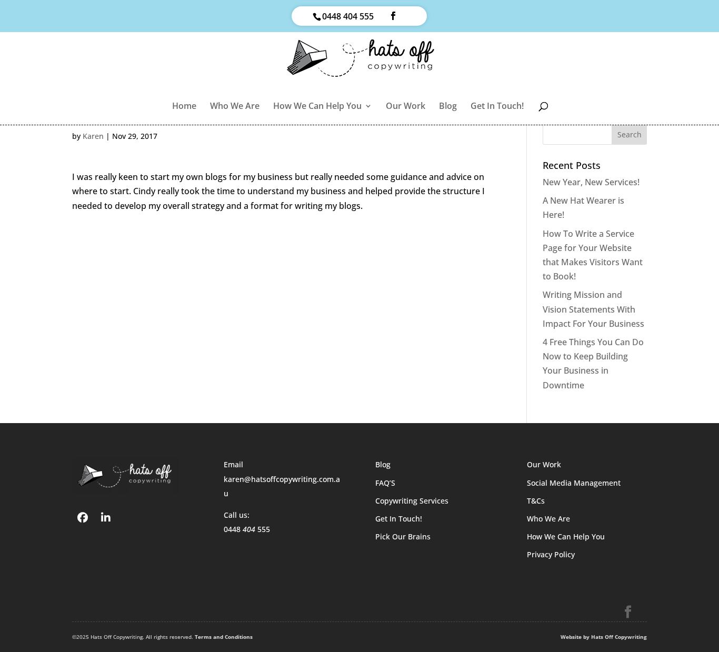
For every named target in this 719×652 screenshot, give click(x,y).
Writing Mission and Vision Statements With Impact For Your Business (593, 309)
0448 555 (247, 529)
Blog (448, 107)
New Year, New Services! (591, 182)
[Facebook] (83, 517)
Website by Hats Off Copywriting (604, 636)
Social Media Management (574, 483)
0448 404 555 (348, 16)
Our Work (405, 107)
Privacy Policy (551, 554)
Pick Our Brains (403, 536)
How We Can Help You (317, 107)
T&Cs (536, 501)
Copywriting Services (411, 501)
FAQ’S (385, 483)
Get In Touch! (497, 107)
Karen (93, 136)
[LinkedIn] (106, 517)
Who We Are (234, 107)
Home (184, 107)
